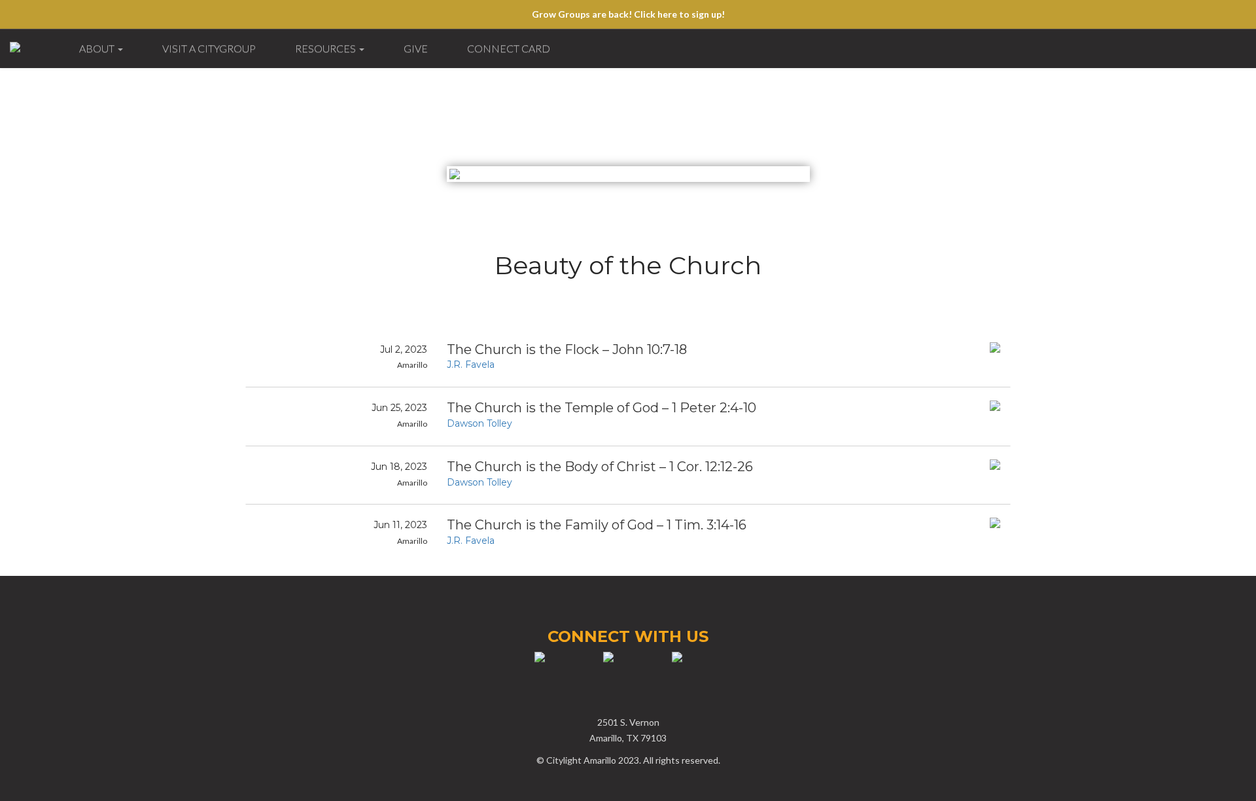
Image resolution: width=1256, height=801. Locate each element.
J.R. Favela (471, 364)
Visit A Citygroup (209, 48)
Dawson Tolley (479, 423)
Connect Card (508, 48)
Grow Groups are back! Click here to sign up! (628, 14)
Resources (326, 48)
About (97, 48)
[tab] (628, 358)
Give (416, 48)
